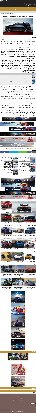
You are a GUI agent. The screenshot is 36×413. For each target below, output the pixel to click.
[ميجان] (19, 119)
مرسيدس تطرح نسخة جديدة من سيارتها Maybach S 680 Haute (8, 167)
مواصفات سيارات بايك (29, 47)
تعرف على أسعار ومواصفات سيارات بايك (24, 167)
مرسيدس (11, 51)
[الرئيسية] (33, 8)
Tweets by (34, 392)
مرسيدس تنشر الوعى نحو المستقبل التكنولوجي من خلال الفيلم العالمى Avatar (24, 170)
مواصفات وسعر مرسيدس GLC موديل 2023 (7, 170)
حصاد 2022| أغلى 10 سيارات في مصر (7, 172)
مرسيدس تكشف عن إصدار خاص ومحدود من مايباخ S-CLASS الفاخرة (25, 176)
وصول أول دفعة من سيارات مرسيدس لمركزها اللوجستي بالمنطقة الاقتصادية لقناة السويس (7, 161)
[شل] (18, 139)
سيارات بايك (31, 39)
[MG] (18, 332)
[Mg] (17, 144)
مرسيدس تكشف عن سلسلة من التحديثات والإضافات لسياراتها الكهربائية (25, 164)
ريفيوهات (33, 13)
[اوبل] (17, 124)
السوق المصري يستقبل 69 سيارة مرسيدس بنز (22, 75)
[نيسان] (18, 134)
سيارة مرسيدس (31, 148)
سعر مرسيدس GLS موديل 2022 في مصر (23, 78)
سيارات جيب (29, 61)
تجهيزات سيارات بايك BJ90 (28, 71)
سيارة (15, 51)
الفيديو (33, 351)
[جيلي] (22, 129)
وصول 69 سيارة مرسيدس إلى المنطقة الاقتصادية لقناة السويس (19, 82)
